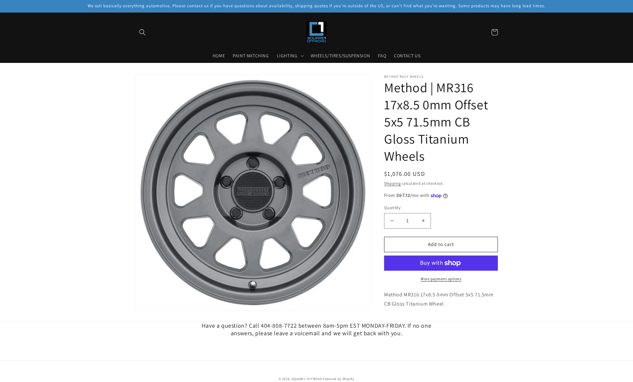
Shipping (392, 183)
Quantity (392, 207)
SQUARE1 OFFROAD (306, 379)
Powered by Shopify (338, 379)
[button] (142, 32)
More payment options (441, 278)
